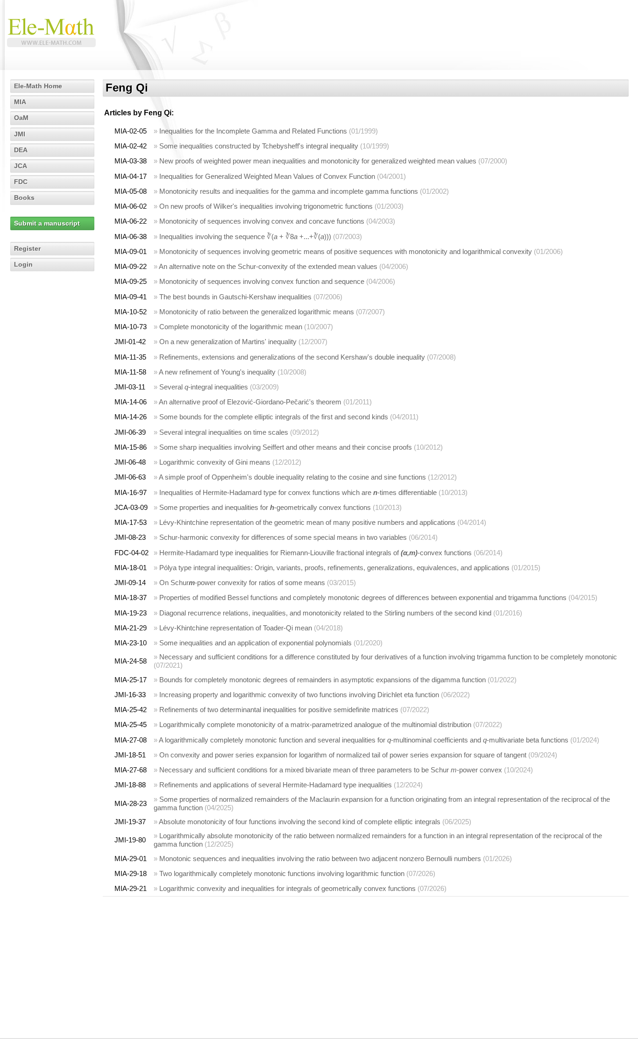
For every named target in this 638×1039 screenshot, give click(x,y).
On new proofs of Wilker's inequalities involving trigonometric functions (266, 206)
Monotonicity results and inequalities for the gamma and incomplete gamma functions (288, 191)
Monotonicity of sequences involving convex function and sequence (261, 281)
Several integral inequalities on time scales (223, 432)
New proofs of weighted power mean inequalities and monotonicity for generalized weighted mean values (317, 161)
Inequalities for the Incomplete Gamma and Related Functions (253, 131)
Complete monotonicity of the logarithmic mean (230, 327)
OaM (21, 117)
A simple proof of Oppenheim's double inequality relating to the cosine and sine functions (292, 477)
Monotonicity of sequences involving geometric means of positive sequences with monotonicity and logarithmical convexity (345, 251)
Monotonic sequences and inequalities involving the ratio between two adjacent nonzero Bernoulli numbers (320, 858)
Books (24, 197)
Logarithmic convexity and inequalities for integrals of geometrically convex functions (287, 888)
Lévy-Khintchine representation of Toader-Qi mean (235, 628)
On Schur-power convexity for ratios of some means (242, 583)
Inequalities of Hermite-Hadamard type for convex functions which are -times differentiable (298, 492)
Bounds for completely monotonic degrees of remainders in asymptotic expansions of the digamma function (322, 680)
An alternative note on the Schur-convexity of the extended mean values (268, 266)
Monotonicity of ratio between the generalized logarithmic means (256, 312)
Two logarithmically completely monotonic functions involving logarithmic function (281, 873)
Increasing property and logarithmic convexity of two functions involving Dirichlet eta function (299, 695)
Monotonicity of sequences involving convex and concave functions (261, 221)
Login (23, 264)
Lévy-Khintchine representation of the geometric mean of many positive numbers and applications (307, 522)
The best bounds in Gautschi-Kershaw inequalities (235, 297)
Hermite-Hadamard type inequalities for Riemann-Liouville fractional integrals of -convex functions (315, 553)
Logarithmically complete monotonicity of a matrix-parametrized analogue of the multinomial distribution (315, 724)
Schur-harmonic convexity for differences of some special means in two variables (283, 537)
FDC (21, 181)
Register (27, 248)
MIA (20, 102)
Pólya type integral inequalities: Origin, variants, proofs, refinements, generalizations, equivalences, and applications (334, 568)
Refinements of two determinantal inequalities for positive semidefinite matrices (278, 710)
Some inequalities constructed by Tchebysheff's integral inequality (258, 146)
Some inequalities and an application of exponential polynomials (255, 643)
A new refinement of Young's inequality (217, 372)
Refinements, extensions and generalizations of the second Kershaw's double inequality (292, 357)
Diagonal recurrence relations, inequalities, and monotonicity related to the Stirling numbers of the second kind (325, 613)
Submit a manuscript (47, 223)
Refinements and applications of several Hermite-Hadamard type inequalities (275, 785)
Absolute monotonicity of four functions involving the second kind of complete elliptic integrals (299, 822)
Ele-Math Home (38, 86)
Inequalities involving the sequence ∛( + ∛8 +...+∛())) (245, 236)
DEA (21, 150)
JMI (19, 134)
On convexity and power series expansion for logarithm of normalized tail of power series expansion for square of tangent (342, 755)
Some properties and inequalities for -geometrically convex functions (265, 507)
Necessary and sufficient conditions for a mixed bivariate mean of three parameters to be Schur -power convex (330, 770)
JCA (20, 166)
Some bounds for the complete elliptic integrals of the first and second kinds (273, 417)
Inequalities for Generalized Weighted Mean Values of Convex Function (267, 176)
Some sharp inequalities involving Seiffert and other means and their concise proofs (285, 447)
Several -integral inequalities (203, 387)
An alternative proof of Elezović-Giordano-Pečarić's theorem (250, 402)
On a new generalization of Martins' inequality (228, 342)
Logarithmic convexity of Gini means (214, 462)
